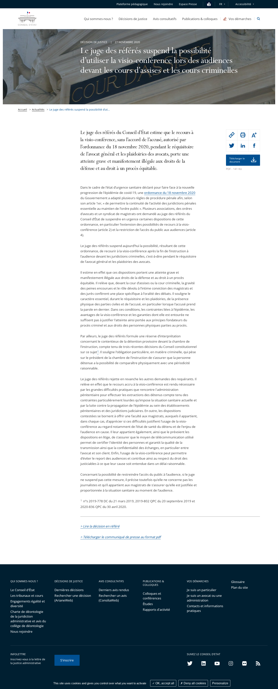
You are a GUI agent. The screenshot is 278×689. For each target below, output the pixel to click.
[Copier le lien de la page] (231, 135)
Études (148, 604)
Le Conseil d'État (22, 590)
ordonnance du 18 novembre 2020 (169, 192)
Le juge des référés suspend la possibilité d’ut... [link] (79, 109)
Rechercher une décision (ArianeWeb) (72, 597)
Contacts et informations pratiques (205, 608)
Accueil (22, 109)
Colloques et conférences (152, 595)
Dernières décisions (69, 590)
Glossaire (238, 582)
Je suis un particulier (201, 590)
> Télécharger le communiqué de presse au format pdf (120, 537)
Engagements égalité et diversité (27, 603)
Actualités (38, 109)
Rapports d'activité (156, 609)
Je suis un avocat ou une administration (204, 597)
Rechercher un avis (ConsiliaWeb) (113, 597)
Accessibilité (243, 4)
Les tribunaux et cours (26, 595)
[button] (98, 18)
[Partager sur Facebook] (254, 145)
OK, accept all (164, 683)
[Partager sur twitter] (231, 145)
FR (220, 4)
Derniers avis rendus (114, 590)
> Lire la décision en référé (100, 526)
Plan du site (239, 587)
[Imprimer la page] (242, 135)
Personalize (220, 683)
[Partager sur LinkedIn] (242, 145)
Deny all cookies (194, 683)
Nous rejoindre (21, 631)
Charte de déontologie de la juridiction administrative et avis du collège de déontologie (28, 618)
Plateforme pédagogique (132, 4)
